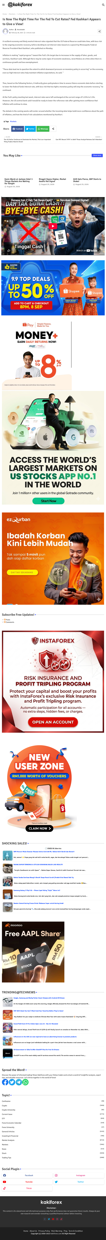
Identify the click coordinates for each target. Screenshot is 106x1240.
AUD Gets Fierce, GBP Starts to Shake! (87, 180)
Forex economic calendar (53, 1123)
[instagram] (57, 1219)
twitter (81, 1182)
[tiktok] (61, 1219)
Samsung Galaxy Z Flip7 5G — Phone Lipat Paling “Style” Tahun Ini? (37, 890)
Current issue (53, 1114)
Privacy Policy (44, 1231)
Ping (65, 1231)
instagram (80, 1175)
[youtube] (53, 1219)
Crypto (53, 1106)
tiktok (29, 1188)
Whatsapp (44, 129)
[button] (103, 4)
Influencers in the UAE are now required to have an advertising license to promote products (45, 1037)
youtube (29, 1182)
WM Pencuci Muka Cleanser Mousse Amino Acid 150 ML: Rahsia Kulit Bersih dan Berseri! (44, 852)
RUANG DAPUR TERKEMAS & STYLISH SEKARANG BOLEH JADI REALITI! (38, 865)
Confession (53, 1101)
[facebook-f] (44, 1219)
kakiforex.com (56, 1234)
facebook (29, 1175)
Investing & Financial (53, 1136)
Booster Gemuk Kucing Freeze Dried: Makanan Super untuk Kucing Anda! (39, 903)
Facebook (19, 129)
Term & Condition (76, 1231)
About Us (33, 1231)
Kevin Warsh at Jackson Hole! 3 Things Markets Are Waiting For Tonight (19, 181)
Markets (12, 14)
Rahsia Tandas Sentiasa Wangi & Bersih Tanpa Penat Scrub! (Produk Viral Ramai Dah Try (44, 878)
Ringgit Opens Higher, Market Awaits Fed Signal (52, 180)
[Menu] (3, 4)
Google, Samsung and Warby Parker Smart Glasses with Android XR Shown (39, 998)
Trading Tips (53, 1158)
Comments (10, 622)
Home (5, 14)
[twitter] (49, 1219)
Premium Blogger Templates (41, 1236)
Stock (53, 1153)
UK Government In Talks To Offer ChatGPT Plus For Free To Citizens (36, 1050)
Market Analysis (53, 1140)
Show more (97, 155)
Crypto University (53, 1110)
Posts (8, 620)
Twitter (31, 129)
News (53, 1149)
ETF (53, 1118)
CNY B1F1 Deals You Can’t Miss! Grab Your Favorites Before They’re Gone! (38, 1011)
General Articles (53, 1131)
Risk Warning (56, 1231)
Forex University (53, 1127)
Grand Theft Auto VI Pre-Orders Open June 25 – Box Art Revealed (36, 1024)
